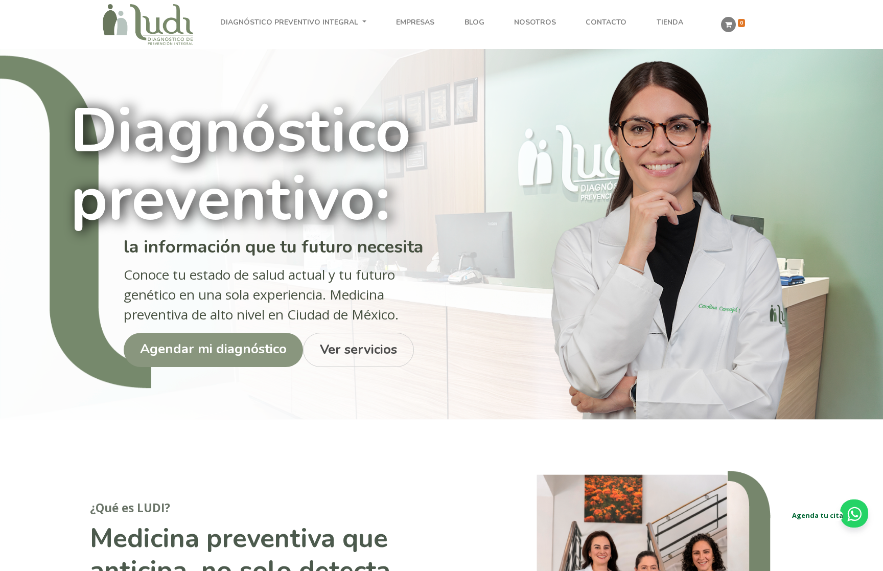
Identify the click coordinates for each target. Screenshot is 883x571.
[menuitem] (415, 22)
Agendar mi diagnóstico (213, 349)
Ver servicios (358, 349)
